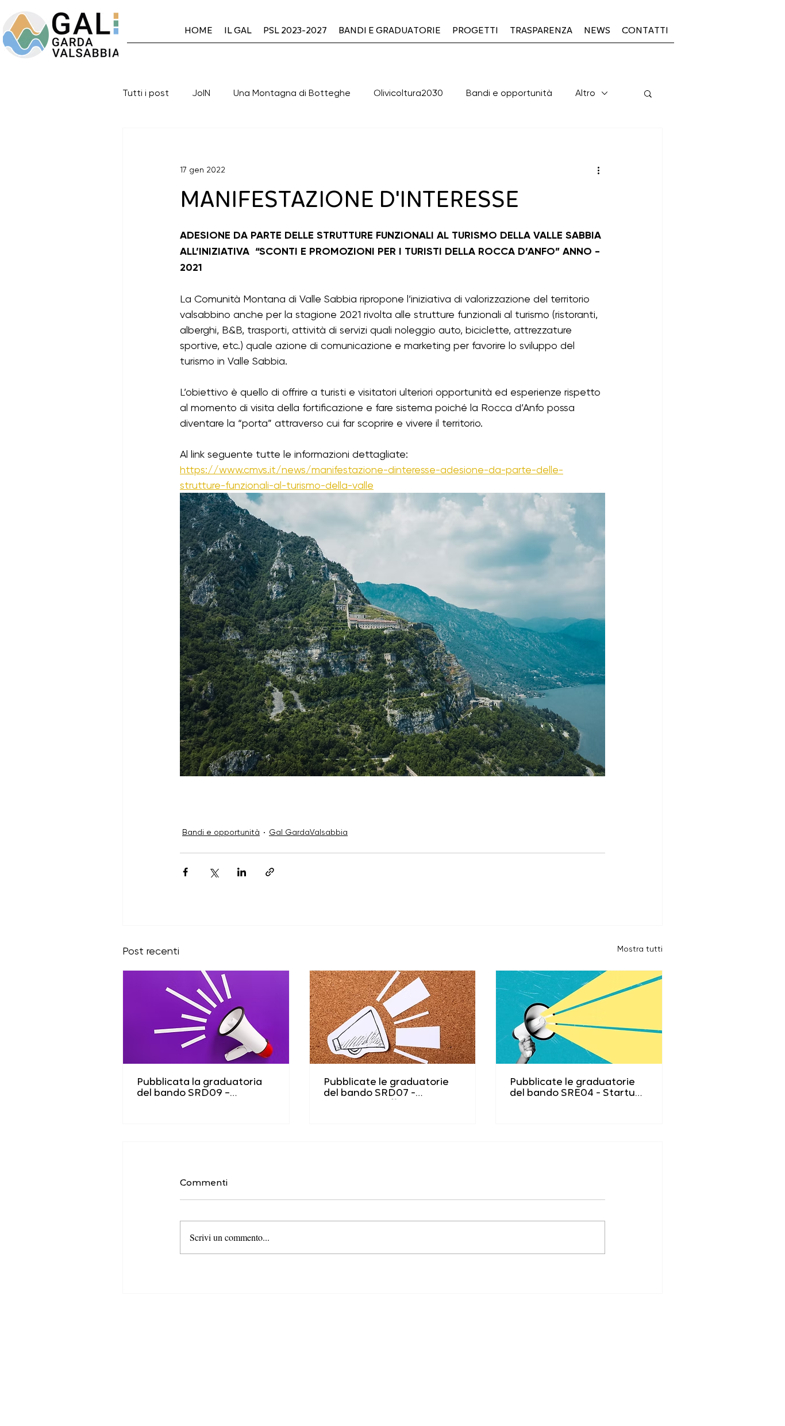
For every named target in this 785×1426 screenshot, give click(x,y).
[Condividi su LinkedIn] (241, 872)
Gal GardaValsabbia (308, 832)
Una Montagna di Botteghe (292, 92)
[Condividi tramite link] (269, 872)
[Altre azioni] (598, 170)
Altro (585, 92)
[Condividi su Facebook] (185, 872)
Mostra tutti (640, 948)
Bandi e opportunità (509, 92)
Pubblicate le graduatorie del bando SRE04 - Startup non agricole (575, 1088)
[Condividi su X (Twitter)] (213, 872)
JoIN (201, 92)
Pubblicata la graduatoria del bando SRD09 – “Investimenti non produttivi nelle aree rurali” (205, 1088)
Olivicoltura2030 (408, 92)
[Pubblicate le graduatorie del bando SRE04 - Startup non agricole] (579, 1017)
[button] (647, 93)
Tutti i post (145, 92)
